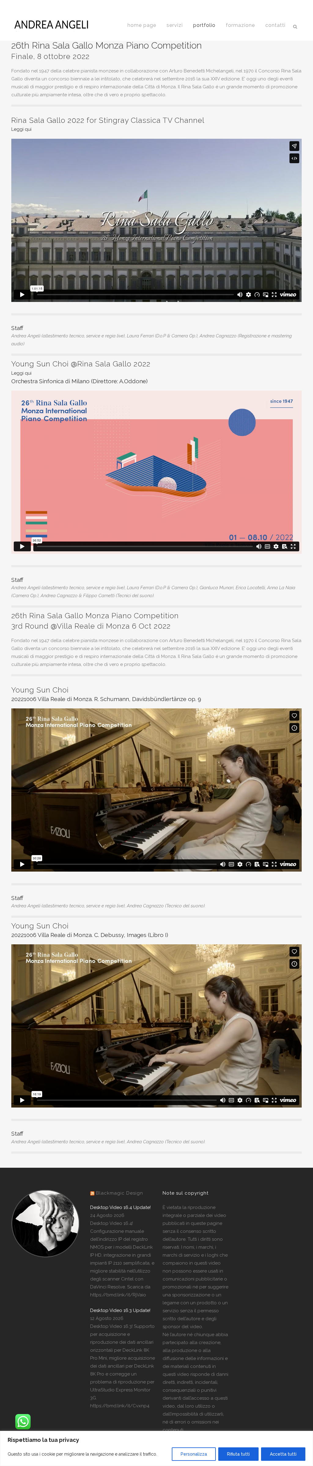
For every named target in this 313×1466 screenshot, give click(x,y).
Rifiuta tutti (238, 1454)
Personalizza (194, 1454)
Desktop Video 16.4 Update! (120, 1207)
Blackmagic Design (119, 1193)
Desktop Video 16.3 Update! (120, 1310)
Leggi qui (21, 129)
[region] (156, 1448)
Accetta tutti (283, 1454)
